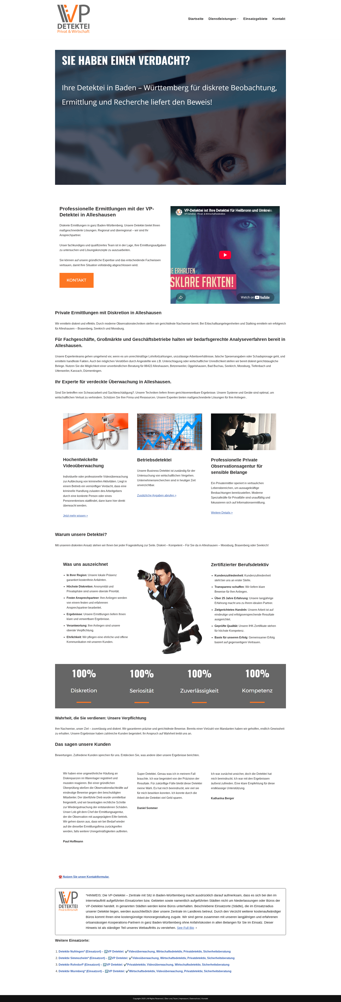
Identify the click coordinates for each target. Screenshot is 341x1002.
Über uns (168, 999)
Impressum (183, 999)
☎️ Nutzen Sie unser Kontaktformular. (84, 876)
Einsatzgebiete (255, 19)
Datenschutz (195, 999)
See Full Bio (185, 928)
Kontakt (278, 19)
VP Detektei (123, 861)
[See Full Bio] (196, 928)
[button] (237, 18)
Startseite (196, 19)
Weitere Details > (222, 512)
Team (175, 999)
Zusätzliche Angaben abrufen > (156, 495)
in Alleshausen (215, 861)
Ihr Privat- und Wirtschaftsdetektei (168, 861)
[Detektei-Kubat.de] (73, 18)
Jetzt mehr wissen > (75, 515)
